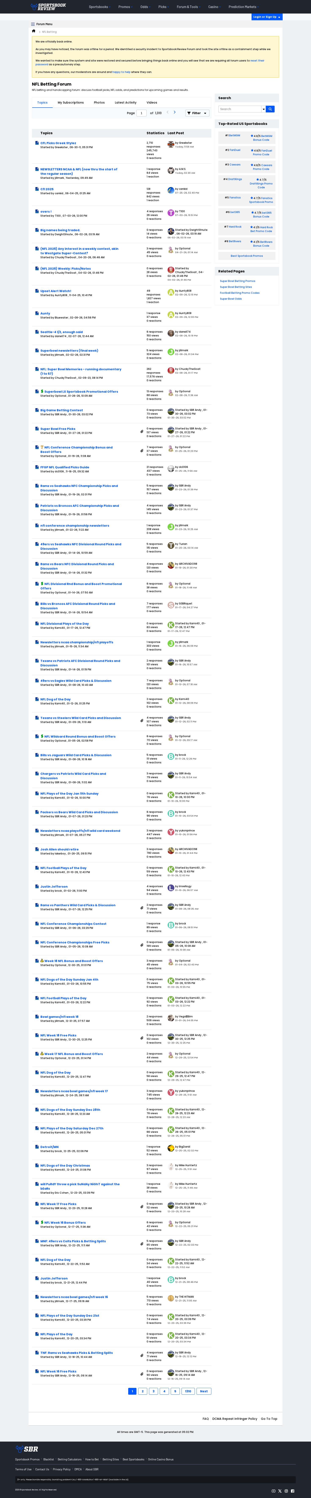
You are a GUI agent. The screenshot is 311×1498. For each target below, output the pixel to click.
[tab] (42, 102)
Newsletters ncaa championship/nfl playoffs (76, 642)
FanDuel (235, 150)
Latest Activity (125, 102)
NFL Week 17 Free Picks (58, 1204)
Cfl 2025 (47, 189)
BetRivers (235, 241)
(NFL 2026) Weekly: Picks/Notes (65, 269)
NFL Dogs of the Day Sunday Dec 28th (70, 1110)
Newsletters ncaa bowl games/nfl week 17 (74, 1091)
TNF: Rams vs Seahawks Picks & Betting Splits (76, 1353)
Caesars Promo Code (262, 167)
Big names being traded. (60, 230)
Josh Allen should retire (59, 849)
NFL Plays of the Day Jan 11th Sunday (69, 793)
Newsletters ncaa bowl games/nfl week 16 (74, 1297)
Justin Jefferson (54, 886)
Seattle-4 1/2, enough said (61, 332)
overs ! (46, 211)
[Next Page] (174, 113)
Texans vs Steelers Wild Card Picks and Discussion (80, 718)
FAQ (206, 1419)
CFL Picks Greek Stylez (58, 143)
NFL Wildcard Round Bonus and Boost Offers (80, 736)
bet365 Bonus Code (262, 214)
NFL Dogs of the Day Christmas (65, 1165)
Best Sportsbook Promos (247, 256)
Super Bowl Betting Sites (236, 287)
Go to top (269, 1419)
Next (204, 1391)
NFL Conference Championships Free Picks (74, 942)
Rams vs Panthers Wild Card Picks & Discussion (78, 905)
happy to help (121, 72)
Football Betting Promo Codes (240, 293)
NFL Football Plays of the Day (63, 868)
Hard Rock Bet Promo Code (261, 229)
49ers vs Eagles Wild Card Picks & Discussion (75, 681)
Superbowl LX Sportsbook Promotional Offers (81, 392)
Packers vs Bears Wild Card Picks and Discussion (79, 812)
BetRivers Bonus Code (263, 243)
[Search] (270, 109)
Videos (152, 102)
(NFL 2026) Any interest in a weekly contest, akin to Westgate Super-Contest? (79, 251)
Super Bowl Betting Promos (237, 281)
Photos (99, 102)
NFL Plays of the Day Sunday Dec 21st (69, 1315)
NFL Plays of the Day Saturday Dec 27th (71, 1128)
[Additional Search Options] (263, 109)
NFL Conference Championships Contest (73, 924)
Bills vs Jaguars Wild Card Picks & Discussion (75, 755)
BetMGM (234, 135)
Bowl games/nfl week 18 (59, 1017)
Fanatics (235, 197)
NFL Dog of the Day (55, 699)
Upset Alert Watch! (55, 291)
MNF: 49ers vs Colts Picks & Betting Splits (73, 1241)
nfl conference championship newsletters (74, 525)
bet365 (235, 212)
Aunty (45, 313)
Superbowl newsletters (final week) (69, 351)
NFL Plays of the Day (56, 1334)
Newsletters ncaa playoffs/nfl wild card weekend (80, 831)
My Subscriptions (71, 102)
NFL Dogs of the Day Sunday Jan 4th (69, 979)
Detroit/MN (49, 1147)
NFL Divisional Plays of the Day (64, 624)
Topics (42, 102)
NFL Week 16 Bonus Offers (65, 1223)
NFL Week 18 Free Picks (58, 1035)
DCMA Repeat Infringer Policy (234, 1419)
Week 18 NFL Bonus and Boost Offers (73, 961)
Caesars (235, 164)
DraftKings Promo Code (261, 185)
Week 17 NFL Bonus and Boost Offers (73, 1054)
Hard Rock (235, 226)
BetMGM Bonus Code (262, 138)
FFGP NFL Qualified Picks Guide (64, 467)
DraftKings (235, 179)
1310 (188, 1391)
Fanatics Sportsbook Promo (261, 200)
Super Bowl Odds (231, 299)
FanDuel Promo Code (262, 152)
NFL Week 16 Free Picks (58, 1371)
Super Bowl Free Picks (57, 429)
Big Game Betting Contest (61, 410)
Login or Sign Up (265, 17)
